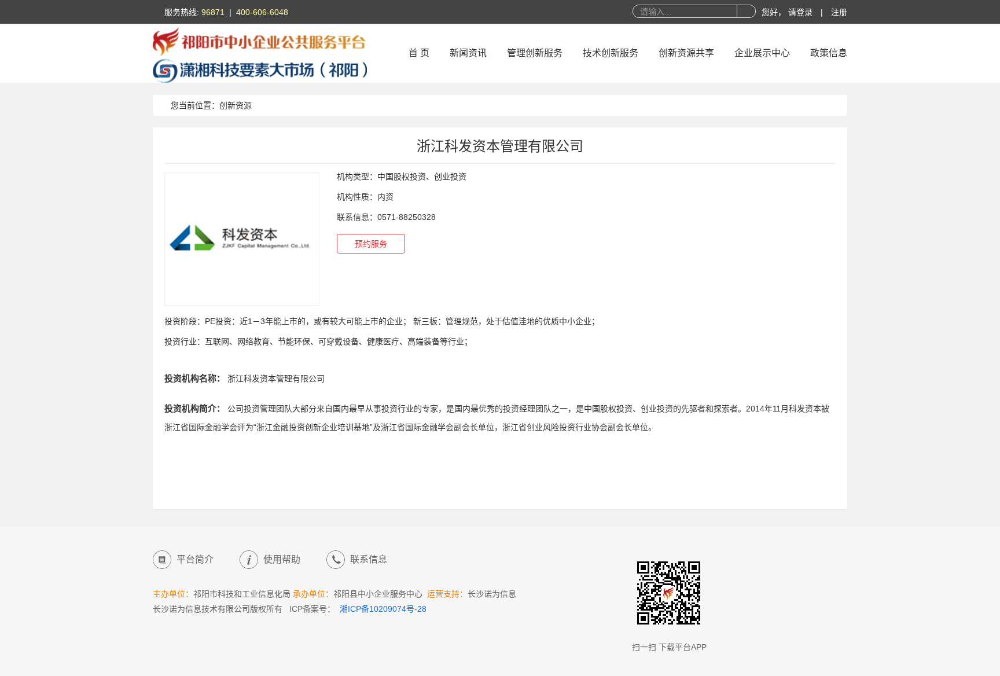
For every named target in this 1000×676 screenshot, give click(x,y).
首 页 (419, 53)
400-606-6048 (262, 12)
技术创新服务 (610, 53)
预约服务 (371, 243)
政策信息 (828, 53)
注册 (839, 12)
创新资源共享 (686, 53)
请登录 (801, 12)
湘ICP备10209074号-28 (383, 608)
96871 (213, 12)
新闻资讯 (468, 53)
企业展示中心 (762, 53)
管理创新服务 (534, 53)
